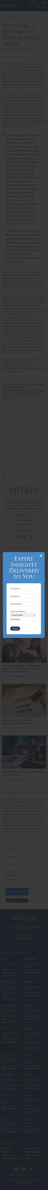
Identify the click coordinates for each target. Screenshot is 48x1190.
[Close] (41, 555)
